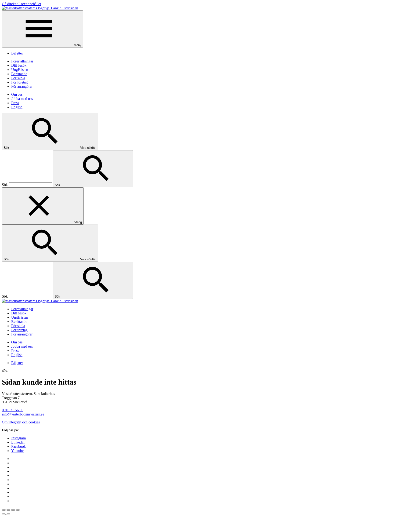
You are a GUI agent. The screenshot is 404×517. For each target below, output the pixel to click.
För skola (18, 78)
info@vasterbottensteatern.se (23, 414)
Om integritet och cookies (21, 422)
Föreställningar (22, 61)
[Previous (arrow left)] (4, 514)
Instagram (18, 438)
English (16, 107)
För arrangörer (21, 86)
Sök (5, 185)
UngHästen (19, 70)
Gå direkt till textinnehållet (21, 4)
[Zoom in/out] (18, 510)
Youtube (17, 451)
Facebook (18, 446)
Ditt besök (18, 65)
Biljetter (17, 53)
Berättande (19, 74)
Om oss (16, 94)
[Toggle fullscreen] (13, 510)
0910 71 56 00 (12, 410)
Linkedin (18, 442)
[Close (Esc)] (4, 510)
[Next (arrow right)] (8, 514)
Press (15, 103)
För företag (19, 82)
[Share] (8, 510)
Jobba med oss (22, 99)
